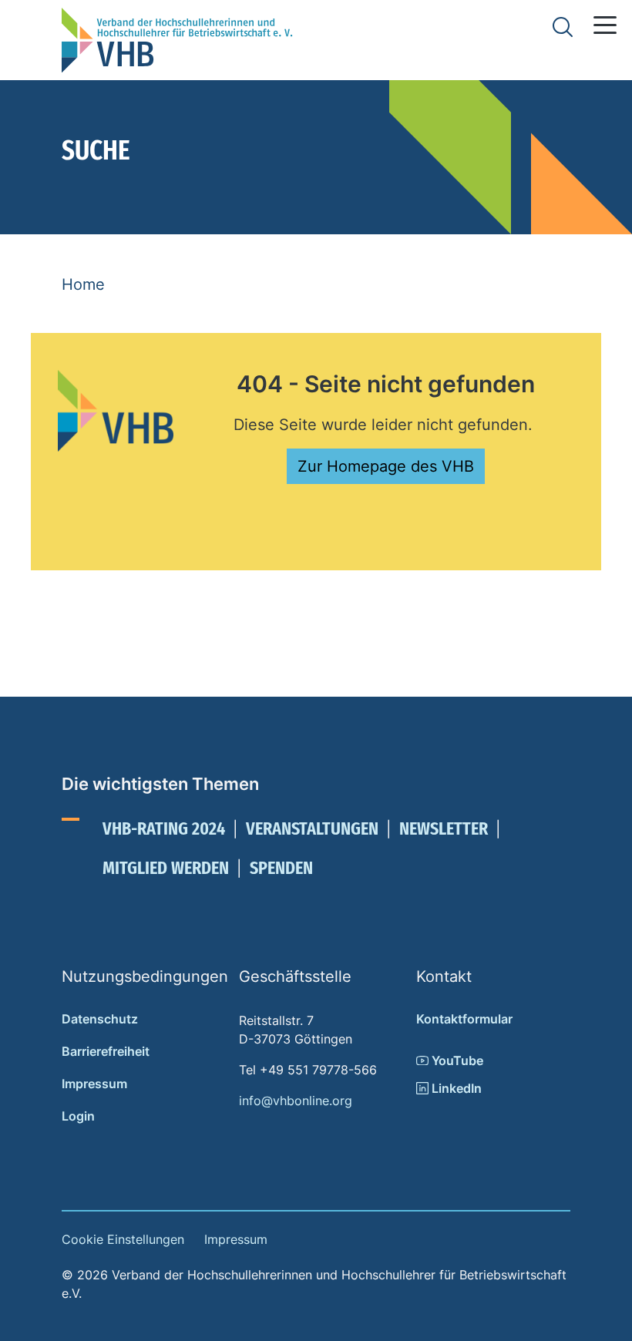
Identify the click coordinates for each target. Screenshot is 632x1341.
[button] (605, 25)
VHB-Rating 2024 (164, 828)
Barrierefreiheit (106, 1051)
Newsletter (443, 828)
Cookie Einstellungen (123, 1239)
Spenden (281, 868)
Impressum (94, 1083)
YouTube (456, 1060)
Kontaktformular (464, 1019)
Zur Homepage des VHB (386, 466)
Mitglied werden (166, 868)
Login (78, 1116)
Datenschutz (100, 1019)
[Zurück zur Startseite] (177, 40)
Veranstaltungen (312, 828)
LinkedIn (455, 1088)
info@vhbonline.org (295, 1100)
